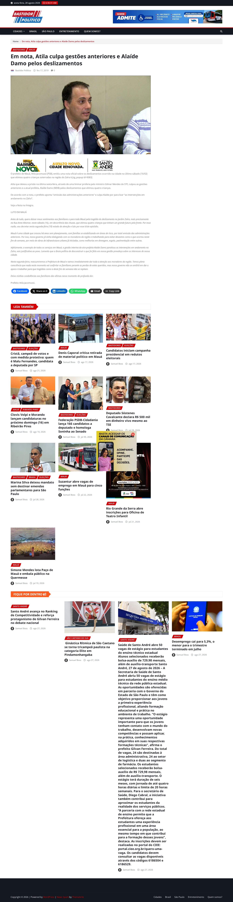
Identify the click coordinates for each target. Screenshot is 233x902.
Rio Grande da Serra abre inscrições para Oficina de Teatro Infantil (125, 512)
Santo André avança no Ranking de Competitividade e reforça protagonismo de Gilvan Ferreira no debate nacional (35, 617)
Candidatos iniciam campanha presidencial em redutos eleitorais (128, 354)
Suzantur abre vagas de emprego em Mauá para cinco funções (80, 485)
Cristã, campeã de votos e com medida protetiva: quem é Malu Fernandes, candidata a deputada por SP (32, 359)
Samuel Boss (21, 370)
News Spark (63, 897)
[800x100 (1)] (81, 165)
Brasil (33, 31)
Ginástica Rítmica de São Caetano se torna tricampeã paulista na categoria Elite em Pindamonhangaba (89, 649)
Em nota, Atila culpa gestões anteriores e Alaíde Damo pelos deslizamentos (58, 41)
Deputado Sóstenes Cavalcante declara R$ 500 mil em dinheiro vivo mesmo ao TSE (128, 419)
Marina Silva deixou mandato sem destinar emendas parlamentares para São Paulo (32, 488)
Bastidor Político (23, 70)
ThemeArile (78, 897)
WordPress (48, 897)
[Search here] (221, 31)
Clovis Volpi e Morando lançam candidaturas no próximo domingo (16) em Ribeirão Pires (30, 420)
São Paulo (48, 31)
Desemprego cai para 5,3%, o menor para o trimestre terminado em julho (193, 645)
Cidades (18, 31)
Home (16, 41)
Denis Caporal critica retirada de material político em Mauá (80, 355)
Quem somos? (92, 31)
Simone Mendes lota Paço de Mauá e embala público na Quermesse (32, 573)
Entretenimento (69, 31)
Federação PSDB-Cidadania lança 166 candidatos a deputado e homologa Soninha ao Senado (78, 425)
